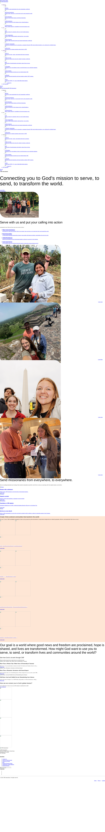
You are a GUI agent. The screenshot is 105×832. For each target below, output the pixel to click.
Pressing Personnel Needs (7, 763)
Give (3, 27)
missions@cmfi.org (3, 754)
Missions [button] (4, 90)
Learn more (100, 301)
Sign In (1, 86)
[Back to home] (4, 1)
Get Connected (5, 83)
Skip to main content (4, 0)
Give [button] (3, 112)
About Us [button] (4, 134)
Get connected (3, 191)
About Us (4, 50)
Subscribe (2, 769)
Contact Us (9, 82)
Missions (4, 4)
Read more (2, 666)
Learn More (2, 190)
